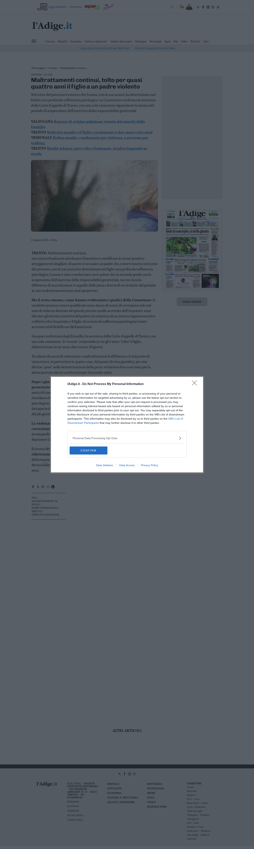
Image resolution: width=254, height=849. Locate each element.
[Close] (195, 384)
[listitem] (127, 438)
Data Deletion (104, 465)
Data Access (127, 465)
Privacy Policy (149, 465)
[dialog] (127, 424)
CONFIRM (88, 450)
